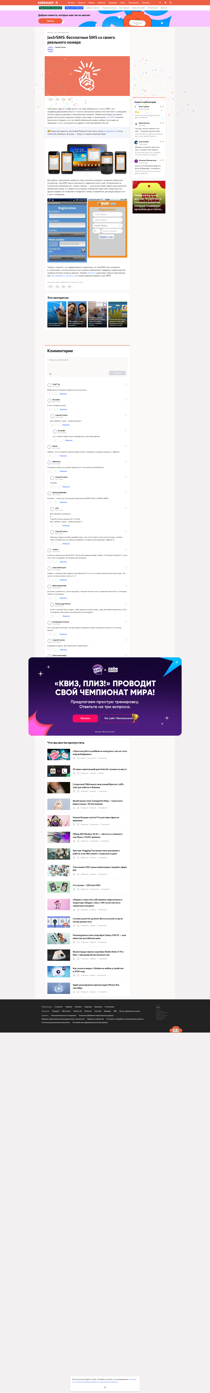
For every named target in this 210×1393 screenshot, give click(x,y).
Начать (85, 718)
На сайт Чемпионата (118, 718)
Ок (105, 1387)
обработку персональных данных (104, 1382)
